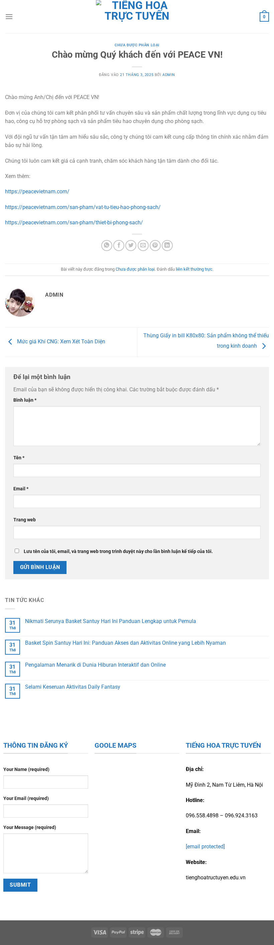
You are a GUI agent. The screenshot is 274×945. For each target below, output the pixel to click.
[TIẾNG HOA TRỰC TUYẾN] (137, 16)
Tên (18, 458)
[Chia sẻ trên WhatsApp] (106, 245)
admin (168, 75)
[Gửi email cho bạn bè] (143, 245)
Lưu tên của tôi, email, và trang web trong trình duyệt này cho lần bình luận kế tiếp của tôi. (118, 551)
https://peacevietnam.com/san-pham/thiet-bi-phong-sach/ (74, 222)
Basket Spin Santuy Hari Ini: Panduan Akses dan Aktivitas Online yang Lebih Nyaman (125, 643)
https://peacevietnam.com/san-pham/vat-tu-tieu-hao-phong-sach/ (83, 207)
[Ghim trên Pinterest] (155, 245)
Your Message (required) (29, 827)
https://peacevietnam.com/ (37, 191)
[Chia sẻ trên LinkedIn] (167, 245)
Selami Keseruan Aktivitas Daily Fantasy (72, 687)
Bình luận (24, 400)
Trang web (24, 520)
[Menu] (9, 16)
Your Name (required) (26, 769)
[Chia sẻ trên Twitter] (130, 245)
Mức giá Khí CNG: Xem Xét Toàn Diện (60, 342)
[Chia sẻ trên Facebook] (118, 245)
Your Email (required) (26, 798)
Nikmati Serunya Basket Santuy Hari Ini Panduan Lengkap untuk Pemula (110, 621)
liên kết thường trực (194, 269)
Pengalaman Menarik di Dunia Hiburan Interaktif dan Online (95, 665)
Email (20, 489)
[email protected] (205, 846)
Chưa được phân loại (137, 45)
